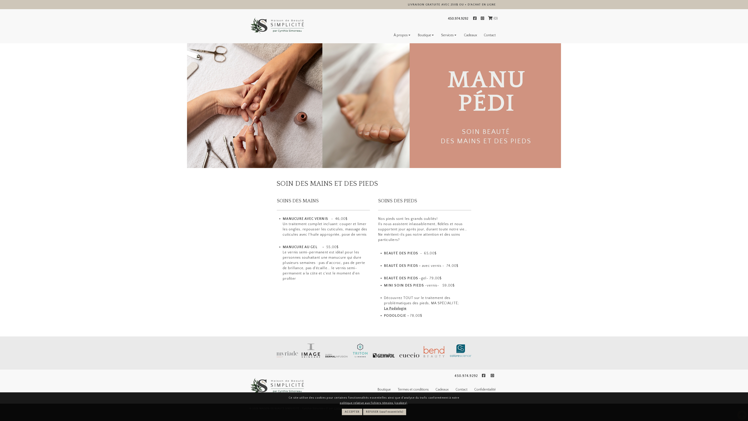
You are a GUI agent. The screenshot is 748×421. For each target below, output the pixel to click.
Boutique (425, 35)
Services (447, 35)
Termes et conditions (413, 390)
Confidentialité (485, 390)
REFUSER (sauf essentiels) (384, 411)
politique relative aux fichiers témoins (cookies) (373, 403)
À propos (401, 35)
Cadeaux (470, 35)
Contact (490, 35)
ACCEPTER (352, 411)
